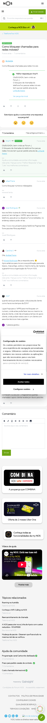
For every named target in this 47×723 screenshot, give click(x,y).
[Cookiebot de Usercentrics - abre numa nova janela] (33, 332)
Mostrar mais (23, 585)
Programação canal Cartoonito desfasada (18, 656)
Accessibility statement (35, 687)
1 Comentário (7, 673)
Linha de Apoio (19, 91)
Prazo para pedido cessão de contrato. (17, 663)
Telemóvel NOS (8, 606)
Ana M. (8, 141)
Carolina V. (10, 251)
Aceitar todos (23, 382)
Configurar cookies (22, 389)
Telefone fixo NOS (11, 34)
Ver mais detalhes (31, 374)
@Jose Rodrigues (10, 261)
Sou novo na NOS (9, 630)
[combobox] (23, 18)
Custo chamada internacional (13, 670)
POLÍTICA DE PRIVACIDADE (32, 696)
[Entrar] (4, 18)
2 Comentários (8, 659)
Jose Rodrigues (12, 208)
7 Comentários (8, 666)
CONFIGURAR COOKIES (26, 700)
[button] (2, 12)
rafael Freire (10, 181)
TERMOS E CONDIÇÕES (19, 709)
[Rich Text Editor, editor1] (23, 436)
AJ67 (8, 296)
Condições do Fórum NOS (13, 687)
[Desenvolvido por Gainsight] (23, 682)
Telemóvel (6, 613)
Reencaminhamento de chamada (15, 617)
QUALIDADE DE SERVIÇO (26, 704)
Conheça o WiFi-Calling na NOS (14, 610)
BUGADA (9, 61)
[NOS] (7, 3)
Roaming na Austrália (10, 603)
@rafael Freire (11, 255)
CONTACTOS (14, 696)
